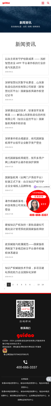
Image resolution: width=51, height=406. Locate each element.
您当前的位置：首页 (19, 27)
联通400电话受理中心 (10, 383)
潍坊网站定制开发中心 (18, 396)
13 (38, 285)
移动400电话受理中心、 (30, 383)
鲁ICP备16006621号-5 (11, 344)
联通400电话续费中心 (10, 391)
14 (43, 285)
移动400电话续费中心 (29, 391)
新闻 (30, 27)
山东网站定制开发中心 (37, 396)
